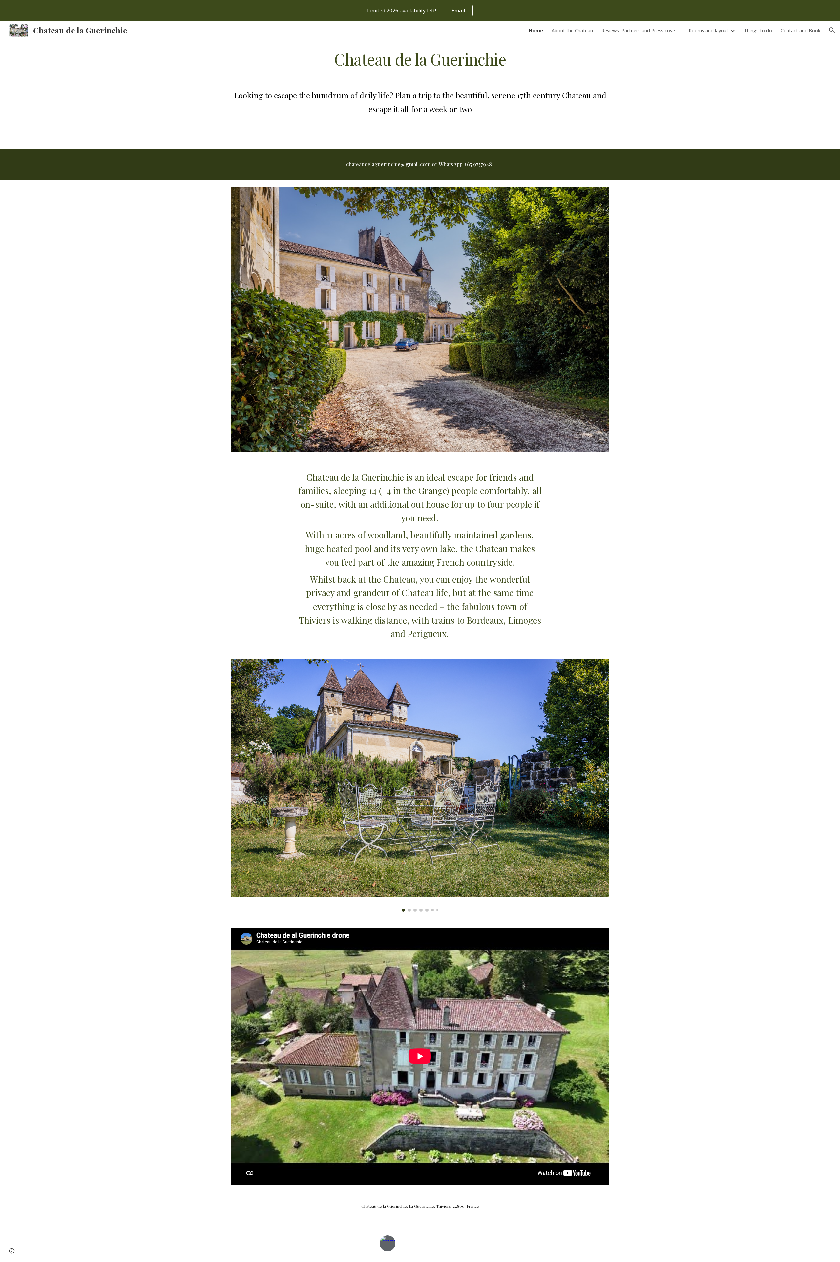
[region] (420, 10)
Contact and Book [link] (800, 30)
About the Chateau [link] (572, 30)
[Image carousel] (420, 785)
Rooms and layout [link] (708, 30)
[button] (832, 30)
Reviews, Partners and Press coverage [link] (640, 30)
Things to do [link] (758, 30)
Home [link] (536, 30)
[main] (420, 58)
